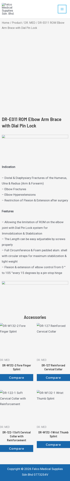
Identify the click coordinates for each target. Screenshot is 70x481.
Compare (16, 377)
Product (17, 22)
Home (5, 22)
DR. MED (29, 22)
